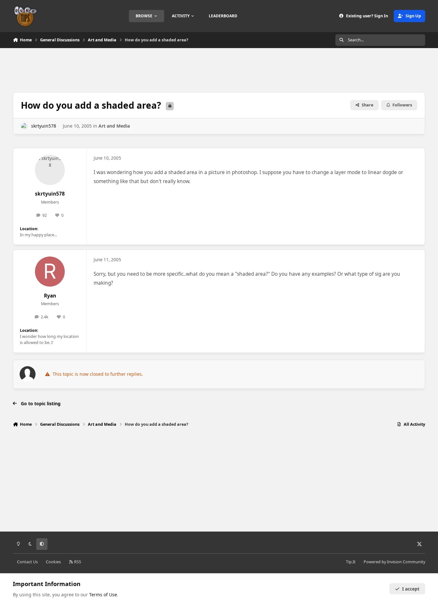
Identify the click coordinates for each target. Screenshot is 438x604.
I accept (410, 589)
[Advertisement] (219, 69)
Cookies (53, 562)
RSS (77, 562)
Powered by (394, 562)
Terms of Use (103, 594)
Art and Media (114, 126)
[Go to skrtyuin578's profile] (24, 126)
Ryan (50, 295)
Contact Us (27, 562)
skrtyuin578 (43, 126)
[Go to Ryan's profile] (50, 271)
